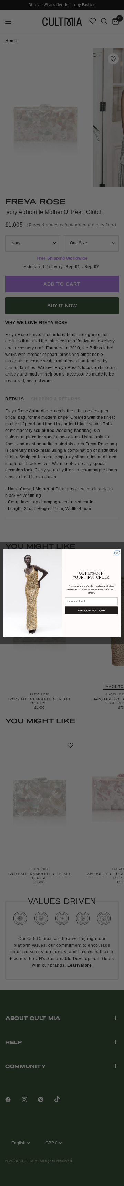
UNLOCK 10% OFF (91, 610)
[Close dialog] (117, 552)
